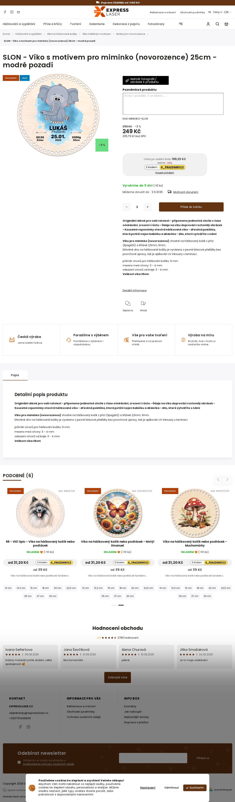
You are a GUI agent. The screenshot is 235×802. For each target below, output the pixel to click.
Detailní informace (135, 290)
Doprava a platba (136, 722)
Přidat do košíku (191, 206)
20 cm (57, 588)
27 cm (40, 596)
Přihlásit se (203, 758)
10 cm (8, 588)
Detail (40, 515)
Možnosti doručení (185, 192)
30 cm (52, 596)
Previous (219, 479)
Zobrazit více (117, 677)
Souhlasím (197, 787)
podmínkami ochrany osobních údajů (48, 764)
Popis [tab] (15, 375)
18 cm (45, 588)
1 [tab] (114, 605)
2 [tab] (121, 605)
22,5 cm (71, 588)
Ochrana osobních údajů (84, 717)
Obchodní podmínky (192, 12)
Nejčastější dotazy (136, 717)
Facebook (5, 12)
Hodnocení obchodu (117, 628)
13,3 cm (21, 588)
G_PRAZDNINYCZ (172, 167)
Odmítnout (171, 787)
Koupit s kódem (165, 172)
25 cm (28, 596)
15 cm (33, 588)
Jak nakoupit (133, 712)
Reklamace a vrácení (163, 12)
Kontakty (130, 706)
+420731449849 (20, 718)
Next (227, 479)
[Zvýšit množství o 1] (148, 207)
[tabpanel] (40, 545)
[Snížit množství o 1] (127, 207)
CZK (226, 12)
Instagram (12, 12)
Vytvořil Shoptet (223, 789)
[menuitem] (21, 24)
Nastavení (147, 788)
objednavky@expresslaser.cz (28, 713)
